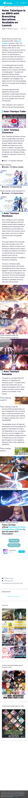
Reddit (20, 529)
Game (10, 583)
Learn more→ (16, 796)
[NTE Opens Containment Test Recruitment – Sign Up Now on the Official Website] (20, 652)
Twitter (22, 527)
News (11, 578)
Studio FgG (19, 583)
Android (6, 581)
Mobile (6, 578)
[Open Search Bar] (17, 3)
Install (21, 551)
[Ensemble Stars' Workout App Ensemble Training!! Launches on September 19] (20, 627)
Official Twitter (14, 545)
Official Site (14, 540)
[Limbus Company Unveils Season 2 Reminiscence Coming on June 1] (20, 615)
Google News (9, 529)
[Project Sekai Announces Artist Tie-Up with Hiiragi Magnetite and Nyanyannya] (8, 627)
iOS (14, 583)
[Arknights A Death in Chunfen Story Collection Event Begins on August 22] (8, 615)
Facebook (13, 527)
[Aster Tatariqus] (14, 551)
